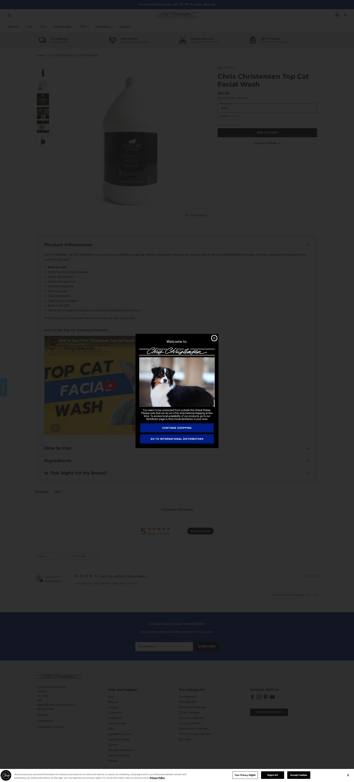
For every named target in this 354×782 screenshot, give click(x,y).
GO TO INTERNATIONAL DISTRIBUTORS (177, 438)
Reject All (272, 775)
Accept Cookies (298, 775)
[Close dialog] (214, 338)
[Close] (348, 775)
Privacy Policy (157, 778)
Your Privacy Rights (245, 775)
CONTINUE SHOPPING (177, 427)
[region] (177, 775)
